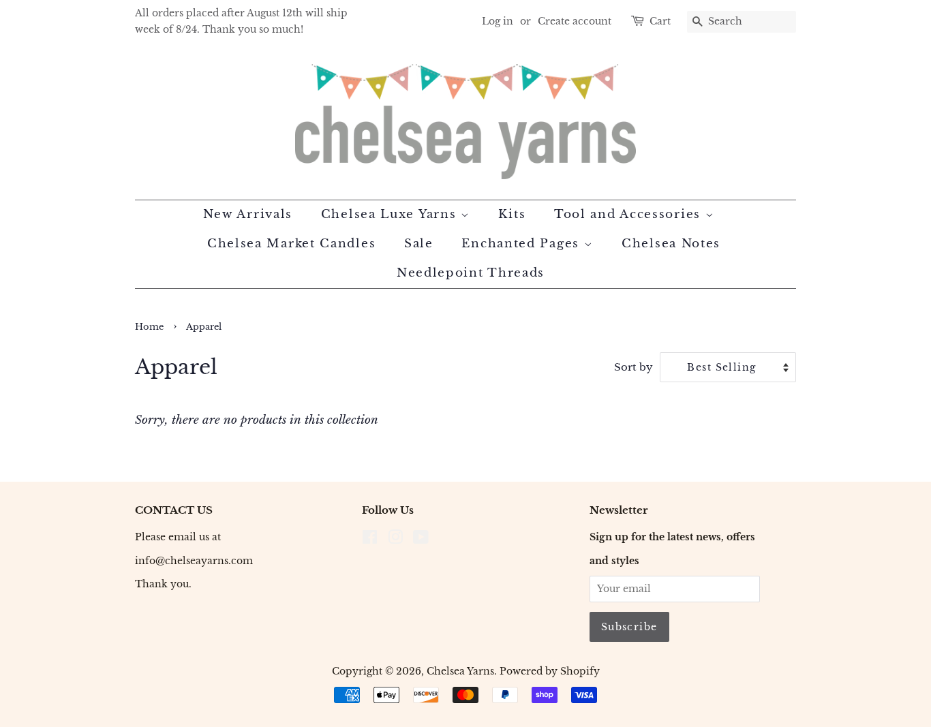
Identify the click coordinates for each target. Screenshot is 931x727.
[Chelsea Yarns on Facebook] (370, 539)
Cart (660, 21)
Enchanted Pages (522, 243)
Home (149, 327)
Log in (497, 21)
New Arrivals (247, 214)
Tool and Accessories (629, 214)
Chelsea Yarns (460, 671)
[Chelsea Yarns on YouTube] (421, 539)
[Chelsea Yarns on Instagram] (395, 539)
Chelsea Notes (671, 243)
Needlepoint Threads (471, 273)
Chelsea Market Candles (291, 243)
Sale (418, 243)
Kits (511, 214)
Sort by (633, 366)
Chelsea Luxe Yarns (391, 214)
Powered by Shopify (550, 671)
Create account (574, 21)
